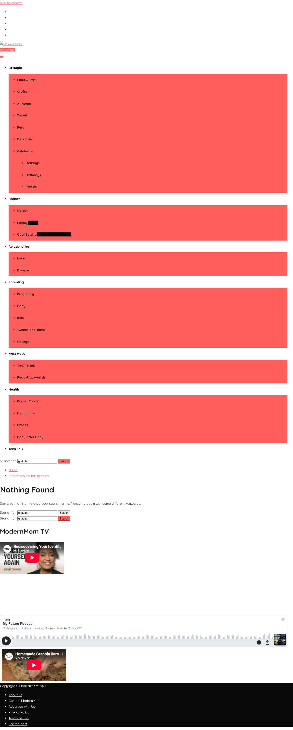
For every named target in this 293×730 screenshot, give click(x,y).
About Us (15, 695)
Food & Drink (27, 80)
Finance (15, 199)
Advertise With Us (22, 706)
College (23, 342)
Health (14, 389)
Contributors (18, 724)
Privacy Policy (19, 712)
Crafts (22, 91)
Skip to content (11, 3)
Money (27, 223)
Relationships (19, 246)
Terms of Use (19, 718)
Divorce (23, 270)
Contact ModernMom (24, 701)
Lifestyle (15, 68)
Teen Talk (16, 449)
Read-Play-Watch (31, 377)
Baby (21, 306)
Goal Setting (44, 234)
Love (21, 258)
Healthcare (26, 413)
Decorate (24, 139)
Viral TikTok (26, 365)
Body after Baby (30, 437)
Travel (22, 115)
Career (22, 211)
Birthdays (33, 175)
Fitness (22, 425)
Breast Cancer (28, 401)
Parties (31, 187)
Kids (20, 318)
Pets (20, 127)
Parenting (16, 282)
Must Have (17, 353)
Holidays (33, 163)
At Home (24, 103)
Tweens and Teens (31, 330)
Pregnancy (25, 294)
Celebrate (25, 151)
